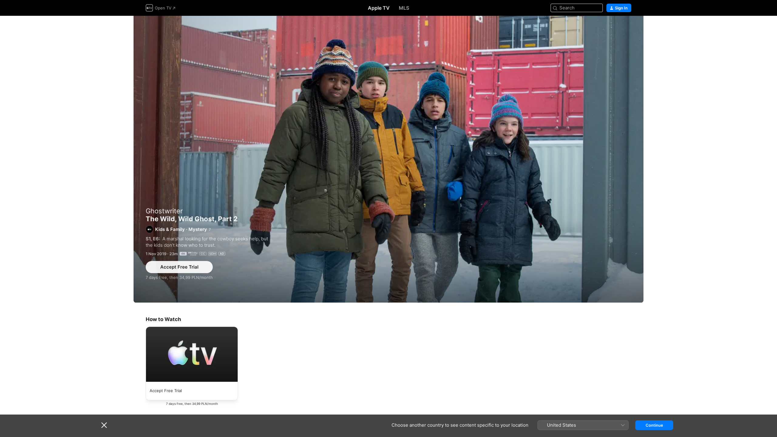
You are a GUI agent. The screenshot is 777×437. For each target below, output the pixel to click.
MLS (404, 8)
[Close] (104, 425)
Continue (654, 425)
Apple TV (379, 8)
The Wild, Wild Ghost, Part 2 (388, 159)
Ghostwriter (164, 211)
